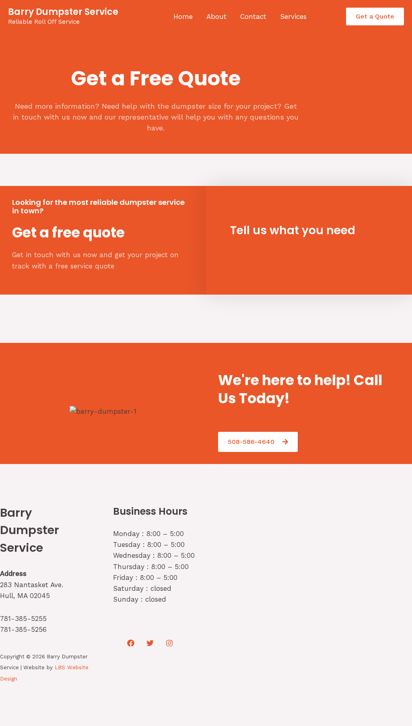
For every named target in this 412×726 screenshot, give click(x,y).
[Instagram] (169, 643)
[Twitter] (150, 643)
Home (183, 16)
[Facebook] (130, 643)
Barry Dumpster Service (63, 12)
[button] (375, 16)
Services (293, 16)
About (216, 16)
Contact (253, 16)
